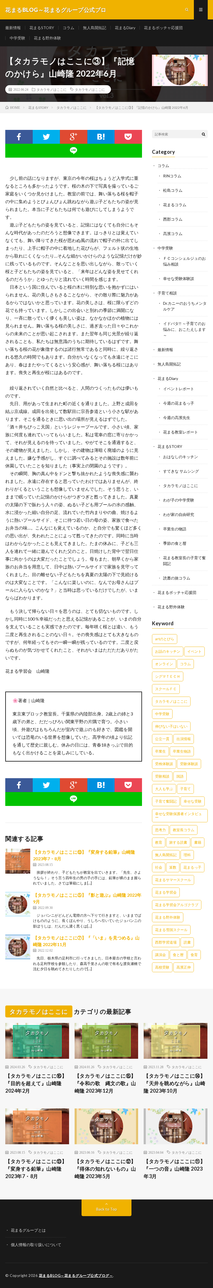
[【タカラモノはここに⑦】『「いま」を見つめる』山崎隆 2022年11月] (17, 946)
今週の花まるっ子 (178, 403)
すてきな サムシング (181, 471)
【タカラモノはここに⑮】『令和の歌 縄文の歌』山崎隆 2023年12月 (105, 1083)
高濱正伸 (183, 967)
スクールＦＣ (166, 689)
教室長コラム (183, 830)
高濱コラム (172, 233)
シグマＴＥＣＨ (167, 676)
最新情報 (13, 27)
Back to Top (106, 1209)
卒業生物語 (182, 751)
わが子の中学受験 (178, 500)
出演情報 (183, 739)
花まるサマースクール (173, 880)
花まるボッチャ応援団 (163, 27)
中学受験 (17, 38)
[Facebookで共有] (18, 137)
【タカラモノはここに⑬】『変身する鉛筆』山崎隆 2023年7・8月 (36, 1168)
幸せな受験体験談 (178, 278)
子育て (185, 789)
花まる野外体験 (47, 38)
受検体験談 (164, 764)
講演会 (160, 954)
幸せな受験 (193, 801)
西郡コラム (172, 219)
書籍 (197, 842)
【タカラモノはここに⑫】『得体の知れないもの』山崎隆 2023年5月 (105, 1168)
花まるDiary (125, 27)
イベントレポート (178, 388)
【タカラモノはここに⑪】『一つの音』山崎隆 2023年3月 (174, 1168)
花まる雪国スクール (171, 929)
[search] (203, 134)
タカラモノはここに (52, 89)
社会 (158, 867)
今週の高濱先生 (176, 417)
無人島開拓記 (94, 27)
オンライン (164, 664)
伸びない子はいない (171, 726)
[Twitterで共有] (46, 137)
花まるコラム (174, 204)
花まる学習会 (166, 892)
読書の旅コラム (176, 578)
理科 (187, 855)
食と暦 (178, 954)
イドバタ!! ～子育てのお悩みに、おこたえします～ (184, 329)
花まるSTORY (41, 27)
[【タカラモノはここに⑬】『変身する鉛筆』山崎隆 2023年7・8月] (17, 861)
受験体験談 (189, 764)
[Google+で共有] (73, 137)
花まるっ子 (192, 867)
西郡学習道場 (166, 942)
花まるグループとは (28, 1230)
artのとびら (164, 639)
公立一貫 (162, 739)
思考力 (160, 830)
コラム (68, 27)
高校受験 (162, 967)
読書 (187, 942)
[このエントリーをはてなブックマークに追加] (101, 137)
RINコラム (172, 175)
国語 (180, 776)
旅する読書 (178, 842)
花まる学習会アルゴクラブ (176, 905)
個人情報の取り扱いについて (36, 1244)
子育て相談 (167, 293)
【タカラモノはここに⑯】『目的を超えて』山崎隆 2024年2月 (36, 1083)
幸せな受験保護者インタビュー (178, 815)
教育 (158, 842)
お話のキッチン (167, 651)
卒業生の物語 (174, 528)
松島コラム (172, 190)
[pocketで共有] (128, 137)
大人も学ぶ (164, 789)
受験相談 (162, 776)
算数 (172, 867)
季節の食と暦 (174, 543)
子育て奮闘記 (166, 801)
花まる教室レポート (180, 432)
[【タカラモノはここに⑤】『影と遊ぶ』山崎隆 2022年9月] (17, 904)
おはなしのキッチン (180, 456)
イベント (194, 651)
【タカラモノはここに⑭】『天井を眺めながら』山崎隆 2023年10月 (174, 1083)
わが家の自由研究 (178, 514)
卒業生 (160, 751)
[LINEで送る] (73, 151)
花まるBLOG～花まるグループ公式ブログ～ (76, 1275)
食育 (194, 954)
